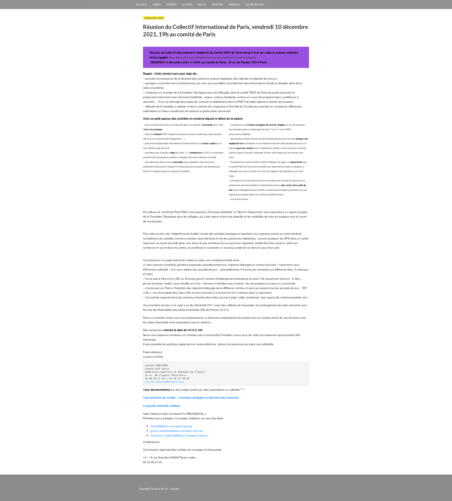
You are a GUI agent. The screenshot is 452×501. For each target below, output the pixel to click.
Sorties (217, 4)
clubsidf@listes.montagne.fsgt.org (171, 426)
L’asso (157, 4)
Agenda (234, 4)
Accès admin (255, 4)
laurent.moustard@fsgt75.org (164, 381)
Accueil (141, 4)
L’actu (202, 4)
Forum (171, 4)
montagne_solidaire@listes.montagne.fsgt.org (178, 435)
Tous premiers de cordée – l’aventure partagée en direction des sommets (191, 398)
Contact (174, 488)
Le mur (187, 4)
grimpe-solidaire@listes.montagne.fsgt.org (176, 431)
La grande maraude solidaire (161, 406)
